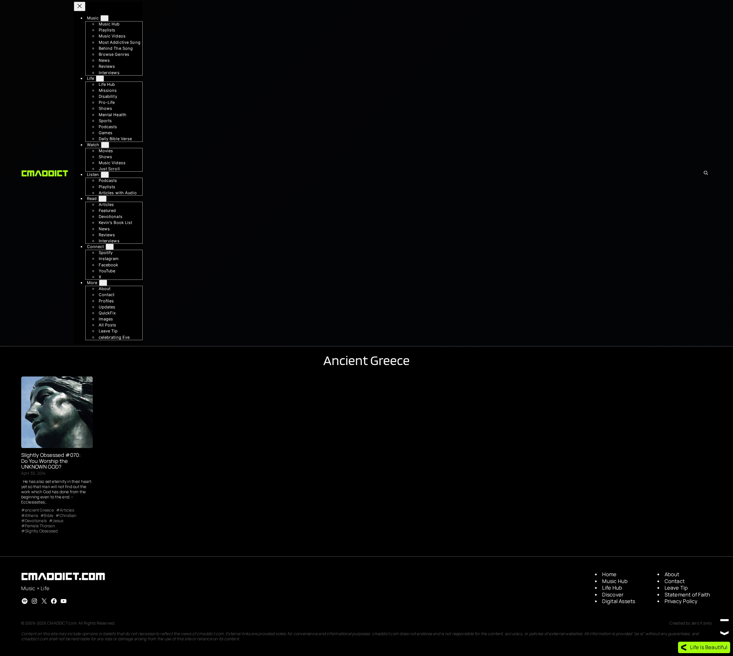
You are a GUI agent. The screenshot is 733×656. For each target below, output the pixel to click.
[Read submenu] (102, 199)
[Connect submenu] (110, 247)
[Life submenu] (100, 79)
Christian (68, 515)
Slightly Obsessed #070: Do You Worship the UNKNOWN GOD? (50, 460)
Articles (67, 510)
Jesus (58, 520)
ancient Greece (39, 510)
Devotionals (36, 520)
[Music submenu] (105, 18)
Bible (48, 515)
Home (609, 574)
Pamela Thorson (40, 525)
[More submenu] (103, 283)
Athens (31, 515)
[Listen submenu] (105, 175)
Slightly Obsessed (41, 531)
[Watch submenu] (105, 145)
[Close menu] (79, 6)
